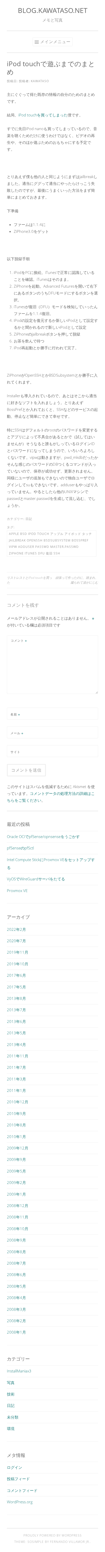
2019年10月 (17, 963)
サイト (15, 752)
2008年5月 (16, 1286)
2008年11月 (17, 1216)
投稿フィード (18, 1478)
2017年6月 (16, 975)
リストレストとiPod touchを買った (29, 580)
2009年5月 (16, 1171)
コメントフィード (22, 1490)
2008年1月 (16, 1332)
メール (16, 733)
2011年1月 (16, 1090)
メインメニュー (55, 41)
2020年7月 (16, 940)
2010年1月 (16, 1136)
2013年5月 (16, 1032)
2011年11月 (17, 1055)
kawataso (40, 81)
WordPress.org (20, 1501)
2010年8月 (16, 1124)
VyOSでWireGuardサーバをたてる (36, 878)
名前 (15, 714)
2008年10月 (17, 1228)
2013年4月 (16, 1044)
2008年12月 (17, 1205)
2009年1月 (16, 1194)
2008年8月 (16, 1251)
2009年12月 (17, 1147)
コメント (19, 640)
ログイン (14, 1467)
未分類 (12, 1417)
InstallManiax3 (19, 1370)
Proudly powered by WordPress (52, 1535)
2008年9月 (16, 1240)
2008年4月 (16, 1297)
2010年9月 (16, 1113)
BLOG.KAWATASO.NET (52, 10)
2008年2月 (16, 1320)
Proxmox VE (17, 890)
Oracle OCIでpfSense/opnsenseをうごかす (43, 836)
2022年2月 (16, 929)
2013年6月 (16, 1021)
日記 (28, 519)
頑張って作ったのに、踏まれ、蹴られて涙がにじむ (76, 580)
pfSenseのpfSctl (20, 847)
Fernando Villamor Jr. (70, 1542)
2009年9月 (16, 1159)
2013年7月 (16, 1009)
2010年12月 (17, 1101)
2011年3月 (16, 1079)
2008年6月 (16, 1274)
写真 (11, 1382)
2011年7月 (16, 1067)
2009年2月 (16, 1182)
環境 (11, 1428)
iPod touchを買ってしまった (43, 114)
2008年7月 (16, 1263)
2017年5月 (16, 986)
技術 (11, 1394)
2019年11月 (17, 952)
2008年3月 (16, 1309)
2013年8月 (16, 998)
